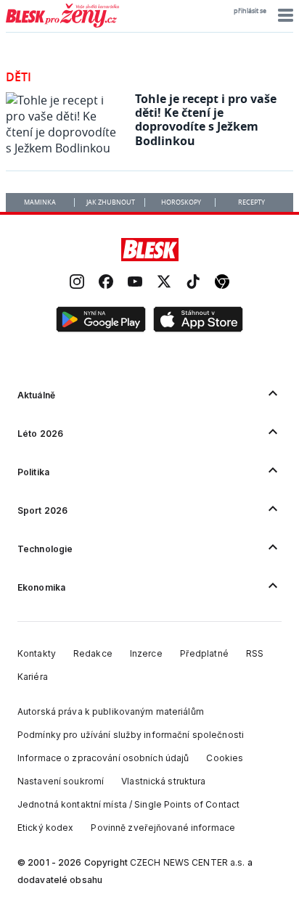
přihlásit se (250, 11)
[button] (283, 15)
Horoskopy (181, 202)
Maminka (40, 202)
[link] (77, 283)
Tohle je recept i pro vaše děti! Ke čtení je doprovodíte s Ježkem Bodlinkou (206, 120)
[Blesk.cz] (150, 249)
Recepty (251, 202)
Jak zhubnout (110, 202)
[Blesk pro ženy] (62, 25)
